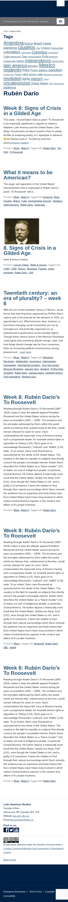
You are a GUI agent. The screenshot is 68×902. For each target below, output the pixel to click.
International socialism (29, 365)
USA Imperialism (11, 376)
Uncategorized (16, 83)
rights (26, 79)
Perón (34, 70)
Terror (46, 79)
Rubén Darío (49, 148)
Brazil (38, 43)
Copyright (49, 891)
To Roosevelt (16, 152)
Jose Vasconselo (50, 365)
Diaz (24, 56)
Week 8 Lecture (38, 265)
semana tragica (36, 373)
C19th (6, 268)
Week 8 (25, 148)
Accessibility (9, 896)
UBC (5, 647)
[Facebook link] (5, 831)
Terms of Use (35, 891)
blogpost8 (39, 643)
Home (6, 31)
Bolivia (16, 201)
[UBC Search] (61, 4)
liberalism (33, 65)
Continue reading (19, 142)
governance (35, 361)
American (48, 197)
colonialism (11, 52)
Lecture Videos (21, 265)
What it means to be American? (28, 174)
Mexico (47, 65)
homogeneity (9, 365)
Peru (26, 70)
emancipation (34, 56)
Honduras (57, 201)
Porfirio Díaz (8, 75)
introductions (58, 61)
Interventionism (11, 205)
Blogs (17, 148)
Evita (45, 56)
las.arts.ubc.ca (21, 815)
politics (43, 70)
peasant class (32, 369)
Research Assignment (53, 75)
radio (40, 74)
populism (55, 70)
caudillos (26, 47)
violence (9, 87)
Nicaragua (32, 268)
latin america (15, 65)
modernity (12, 70)
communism (53, 53)
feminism (53, 57)
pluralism (44, 369)
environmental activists (39, 201)
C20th (14, 268)
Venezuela (59, 83)
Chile (38, 48)
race (25, 74)
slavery (37, 79)
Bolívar (28, 43)
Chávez (45, 47)
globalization (22, 361)
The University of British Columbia (24, 7)
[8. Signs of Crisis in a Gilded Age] (21, 231)
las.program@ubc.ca (21, 819)
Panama (42, 268)
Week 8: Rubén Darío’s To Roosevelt (31, 399)
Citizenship (57, 48)
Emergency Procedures (14, 891)
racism (33, 74)
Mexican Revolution (13, 369)
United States (39, 83)
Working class (29, 376)
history (20, 61)
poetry (51, 268)
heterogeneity (49, 361)
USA (51, 83)
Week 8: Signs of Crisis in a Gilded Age (32, 110)
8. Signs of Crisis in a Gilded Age (29, 250)
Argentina (13, 43)
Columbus (39, 52)
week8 (13, 647)
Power (18, 74)
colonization (26, 53)
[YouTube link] (16, 831)
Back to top (10, 859)
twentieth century (54, 373)
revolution (12, 78)
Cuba (6, 56)
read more (25, 352)
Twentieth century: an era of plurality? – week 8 (32, 298)
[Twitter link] (11, 831)
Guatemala (9, 61)
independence (38, 60)
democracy (15, 56)
